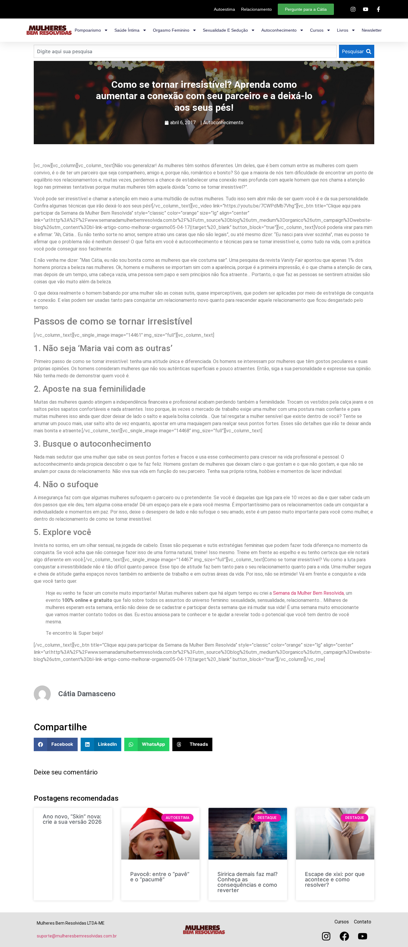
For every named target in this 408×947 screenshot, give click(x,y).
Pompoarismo (88, 30)
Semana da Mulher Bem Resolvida (308, 593)
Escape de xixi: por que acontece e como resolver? (335, 879)
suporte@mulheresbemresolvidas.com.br (77, 936)
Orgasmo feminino (171, 30)
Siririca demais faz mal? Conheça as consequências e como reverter (247, 882)
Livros (342, 30)
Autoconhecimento (279, 30)
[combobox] (185, 51)
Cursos (316, 30)
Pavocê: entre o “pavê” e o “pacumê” (159, 877)
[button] (56, 744)
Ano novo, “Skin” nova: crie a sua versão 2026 (72, 819)
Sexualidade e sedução (225, 30)
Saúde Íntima (126, 30)
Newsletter (372, 30)
